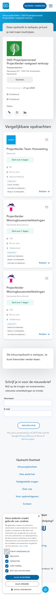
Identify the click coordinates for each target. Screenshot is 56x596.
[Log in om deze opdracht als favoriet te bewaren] (46, 140)
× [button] (39, 516)
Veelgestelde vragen (27, 481)
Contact (27, 504)
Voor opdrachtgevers (27, 496)
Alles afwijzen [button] (22, 584)
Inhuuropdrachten (11, 15)
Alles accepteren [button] (22, 577)
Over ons (27, 489)
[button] (22, 589)
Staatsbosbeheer (14, 67)
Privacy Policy (25, 436)
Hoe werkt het (27, 474)
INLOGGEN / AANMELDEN (35, 6)
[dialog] (22, 553)
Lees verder (23, 546)
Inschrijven (29, 425)
